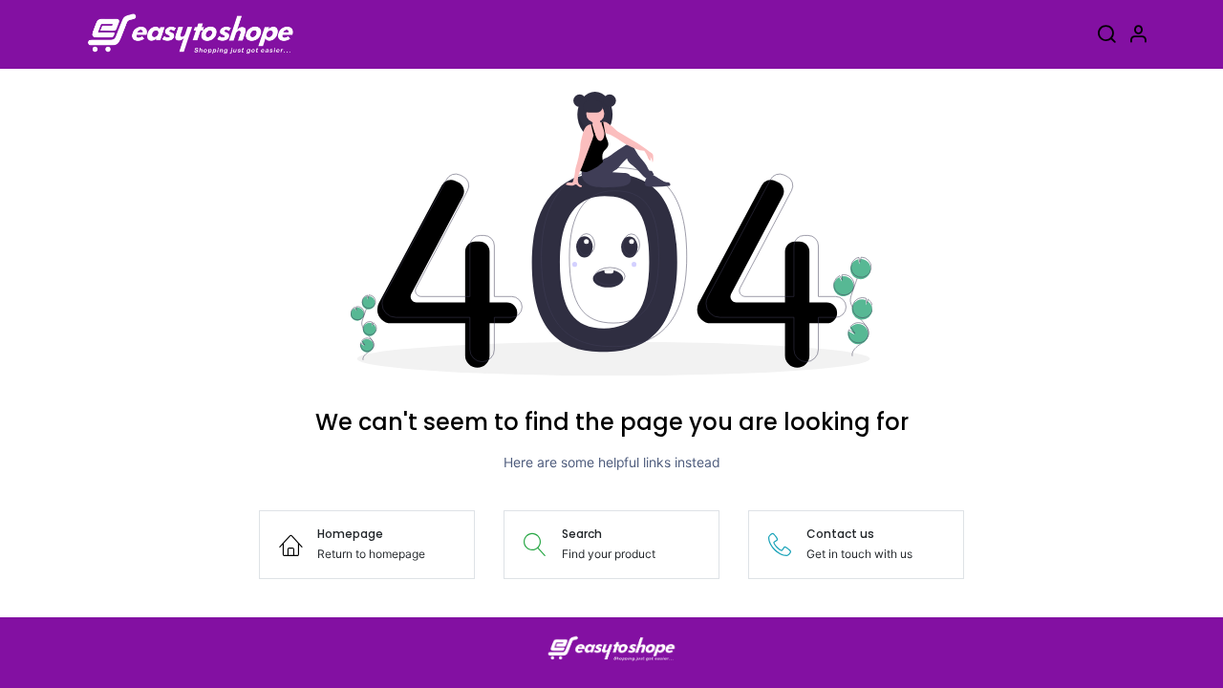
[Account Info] (1137, 37)
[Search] (1106, 37)
